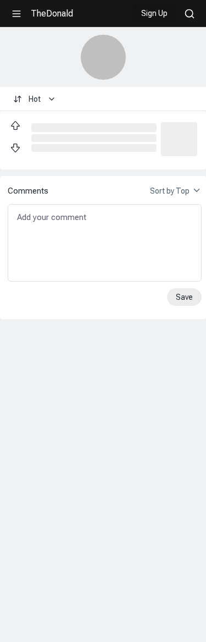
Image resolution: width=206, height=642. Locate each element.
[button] (179, 138)
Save (184, 297)
